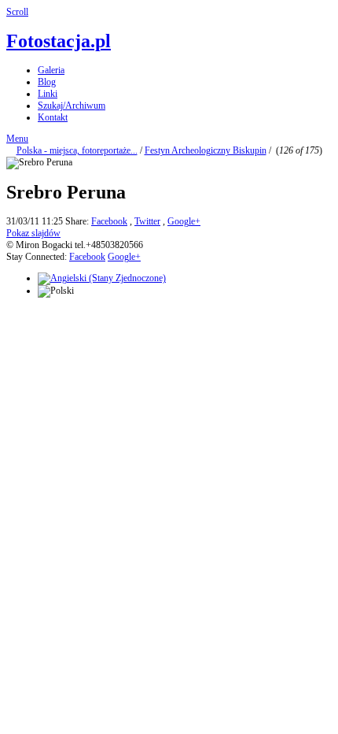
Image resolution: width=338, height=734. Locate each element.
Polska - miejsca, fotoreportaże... (77, 150)
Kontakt (53, 117)
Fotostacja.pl (58, 41)
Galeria (51, 70)
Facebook (109, 221)
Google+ (183, 221)
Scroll (17, 11)
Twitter (147, 221)
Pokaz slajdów (33, 233)
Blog (47, 81)
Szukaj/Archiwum (71, 105)
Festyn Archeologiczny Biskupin (205, 150)
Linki (47, 93)
